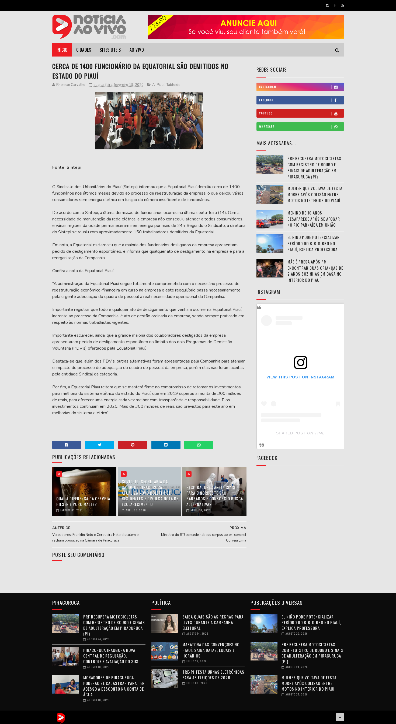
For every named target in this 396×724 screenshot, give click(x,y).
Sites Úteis (110, 50)
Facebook (266, 100)
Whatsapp (267, 126)
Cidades (83, 50)
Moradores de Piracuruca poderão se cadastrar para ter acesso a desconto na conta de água (114, 685)
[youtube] (342, 5)
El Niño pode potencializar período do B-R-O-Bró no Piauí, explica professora (313, 243)
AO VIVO (137, 50)
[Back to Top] (340, 717)
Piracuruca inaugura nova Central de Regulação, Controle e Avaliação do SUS (110, 655)
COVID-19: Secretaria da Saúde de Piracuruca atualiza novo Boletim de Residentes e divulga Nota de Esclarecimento (150, 493)
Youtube (265, 113)
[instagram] (327, 5)
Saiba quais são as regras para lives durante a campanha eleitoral (213, 622)
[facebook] (335, 5)
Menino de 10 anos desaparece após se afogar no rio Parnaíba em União (313, 219)
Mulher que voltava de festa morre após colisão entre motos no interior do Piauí (314, 194)
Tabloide (173, 84)
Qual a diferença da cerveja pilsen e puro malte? (83, 501)
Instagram (267, 87)
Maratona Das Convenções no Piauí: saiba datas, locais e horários (210, 650)
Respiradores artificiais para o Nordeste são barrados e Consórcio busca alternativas (214, 495)
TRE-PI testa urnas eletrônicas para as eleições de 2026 (213, 674)
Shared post (291, 433)
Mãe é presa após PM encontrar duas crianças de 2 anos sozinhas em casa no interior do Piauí (315, 271)
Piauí (160, 84)
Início (62, 50)
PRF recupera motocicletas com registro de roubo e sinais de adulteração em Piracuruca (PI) (314, 167)
